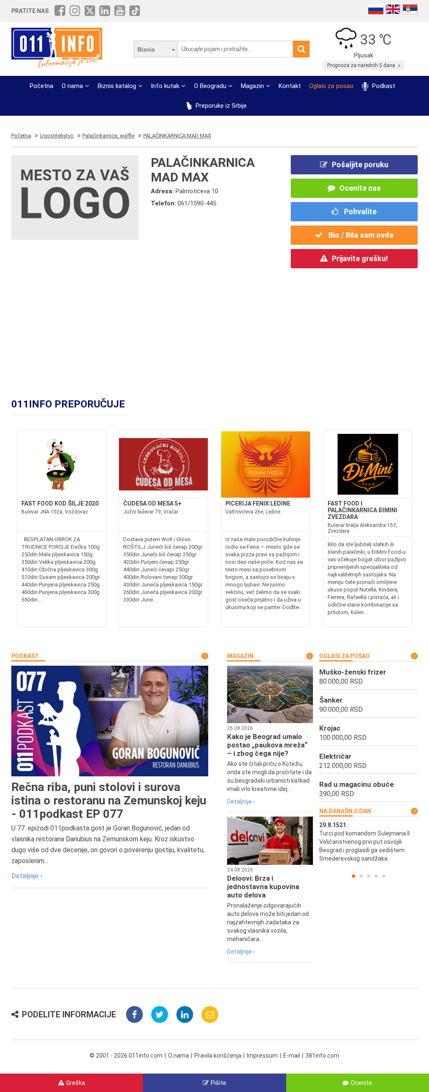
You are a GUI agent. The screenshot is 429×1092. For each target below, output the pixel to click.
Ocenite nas (360, 188)
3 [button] (368, 876)
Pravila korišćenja (217, 1055)
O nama (72, 86)
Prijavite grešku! (360, 258)
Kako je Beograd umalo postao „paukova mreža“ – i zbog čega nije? (267, 744)
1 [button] (353, 876)
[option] (368, 842)
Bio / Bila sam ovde (360, 235)
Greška (75, 1082)
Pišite (218, 1082)
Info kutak (165, 86)
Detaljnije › (26, 876)
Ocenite (361, 1082)
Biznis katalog (117, 86)
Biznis (146, 49)
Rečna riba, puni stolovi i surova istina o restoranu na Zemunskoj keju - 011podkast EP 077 (108, 800)
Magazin (252, 86)
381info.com (322, 1055)
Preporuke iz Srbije (220, 105)
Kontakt (290, 86)
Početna (41, 86)
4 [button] (376, 876)
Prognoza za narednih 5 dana (361, 65)
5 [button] (383, 876)
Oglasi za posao (331, 86)
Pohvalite (359, 211)
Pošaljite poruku (360, 164)
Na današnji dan (345, 811)
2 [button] (361, 876)
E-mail (291, 1055)
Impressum (262, 1055)
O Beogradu (210, 86)
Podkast (382, 86)
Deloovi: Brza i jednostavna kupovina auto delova (263, 886)
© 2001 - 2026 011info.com (126, 1055)
